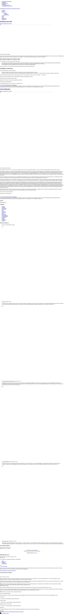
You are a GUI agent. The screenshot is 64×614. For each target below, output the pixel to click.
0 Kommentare (8, 85)
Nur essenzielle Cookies (5, 570)
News (8, 23)
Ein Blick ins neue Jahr (6, 21)
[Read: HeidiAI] (3, 226)
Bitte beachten (4, 208)
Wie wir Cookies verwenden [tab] (4, 576)
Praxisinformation (5, 215)
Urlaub (3, 220)
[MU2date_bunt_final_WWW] (10, 8)
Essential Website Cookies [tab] (4, 585)
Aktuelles (4, 23)
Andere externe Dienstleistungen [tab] (5, 593)
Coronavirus (4, 209)
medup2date (15, 85)
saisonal (10, 23)
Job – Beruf (4, 211)
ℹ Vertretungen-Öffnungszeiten (7, 1)
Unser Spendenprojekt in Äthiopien (7, 381)
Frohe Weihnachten (5, 89)
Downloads (6, 13)
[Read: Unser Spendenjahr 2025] (3, 386)
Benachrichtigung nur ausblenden (18, 611)
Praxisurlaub (4, 2)
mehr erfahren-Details (12, 570)
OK (0, 570)
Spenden (3, 219)
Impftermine (4, 4)
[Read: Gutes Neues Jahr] (3, 466)
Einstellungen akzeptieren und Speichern (6, 611)
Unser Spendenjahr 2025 (6, 461)
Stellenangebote (6, 14)
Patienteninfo (4, 214)
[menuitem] (33, 1)
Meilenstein (4, 212)
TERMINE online (5, 3)
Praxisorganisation (5, 216)
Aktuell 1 (1, 23)
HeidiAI (3, 301)
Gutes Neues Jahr (5, 541)
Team (14, 224)
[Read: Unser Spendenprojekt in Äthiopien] (3, 306)
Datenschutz (26, 568)
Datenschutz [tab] (2, 607)
